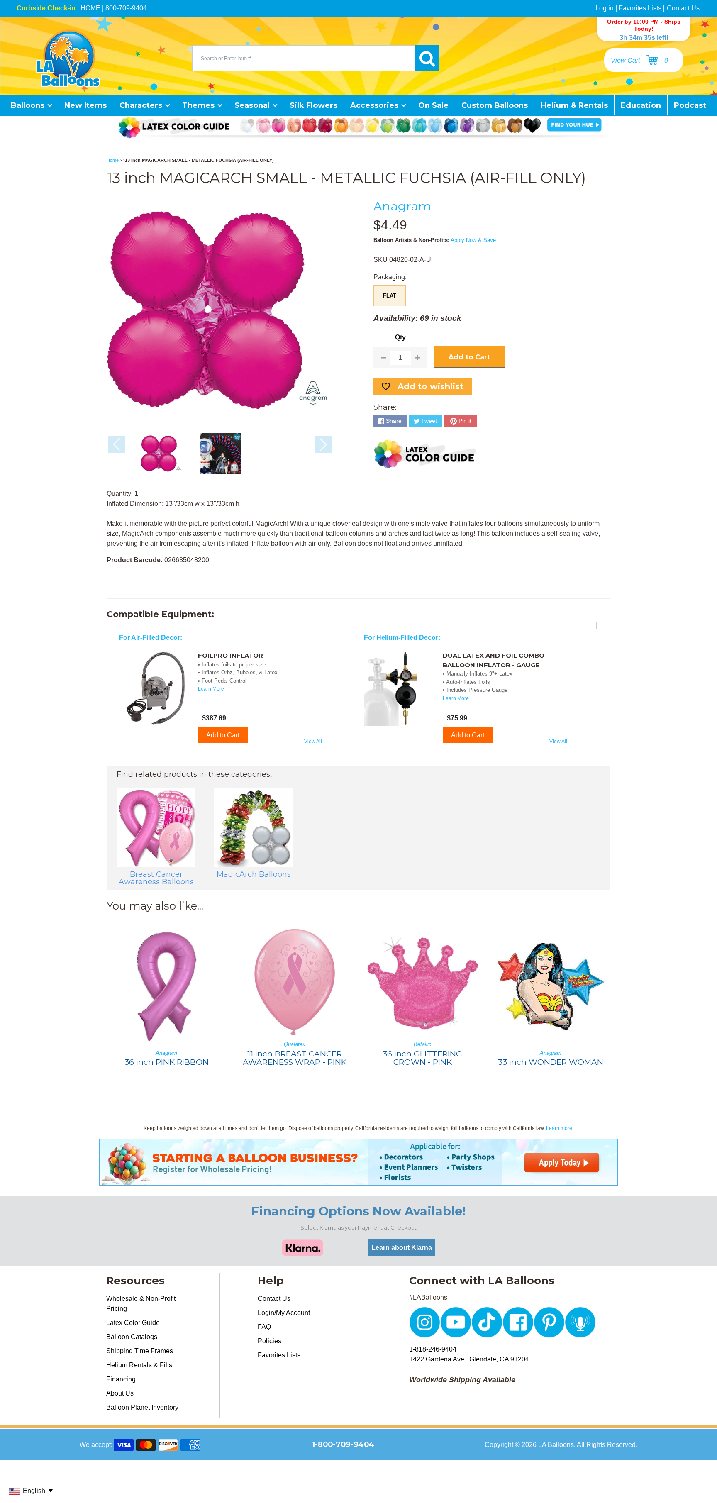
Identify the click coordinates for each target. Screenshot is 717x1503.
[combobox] (303, 58)
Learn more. (559, 1128)
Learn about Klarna (401, 1247)
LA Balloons (556, 1444)
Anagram (402, 206)
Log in (604, 8)
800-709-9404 (126, 8)
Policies (269, 1340)
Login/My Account (284, 1312)
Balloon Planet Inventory (142, 1407)
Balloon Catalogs (131, 1336)
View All (313, 741)
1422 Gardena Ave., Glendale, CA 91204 (469, 1359)
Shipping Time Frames (139, 1350)
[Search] (427, 58)
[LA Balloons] (68, 58)
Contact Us (683, 8)
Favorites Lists (640, 8)
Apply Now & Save (473, 240)
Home (113, 160)
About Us (120, 1393)
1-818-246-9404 (432, 1349)
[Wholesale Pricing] (358, 1180)
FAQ (264, 1326)
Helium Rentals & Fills (139, 1365)
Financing (121, 1379)
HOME (90, 8)
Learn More (211, 689)
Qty (400, 337)
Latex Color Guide (133, 1322)
